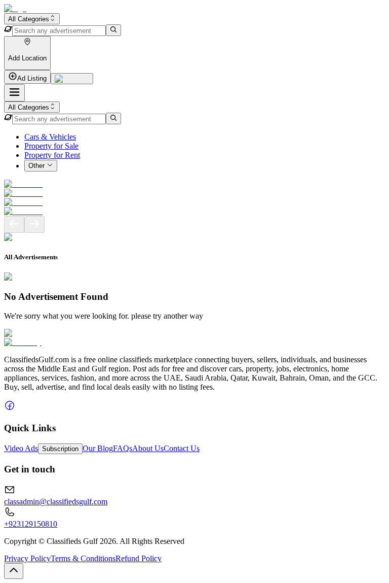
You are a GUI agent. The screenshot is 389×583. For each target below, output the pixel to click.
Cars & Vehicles (50, 136)
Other (36, 166)
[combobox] (32, 18)
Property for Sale (51, 146)
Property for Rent (52, 155)
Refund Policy (138, 558)
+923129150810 (30, 524)
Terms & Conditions (83, 558)
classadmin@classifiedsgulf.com (55, 501)
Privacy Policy (27, 558)
